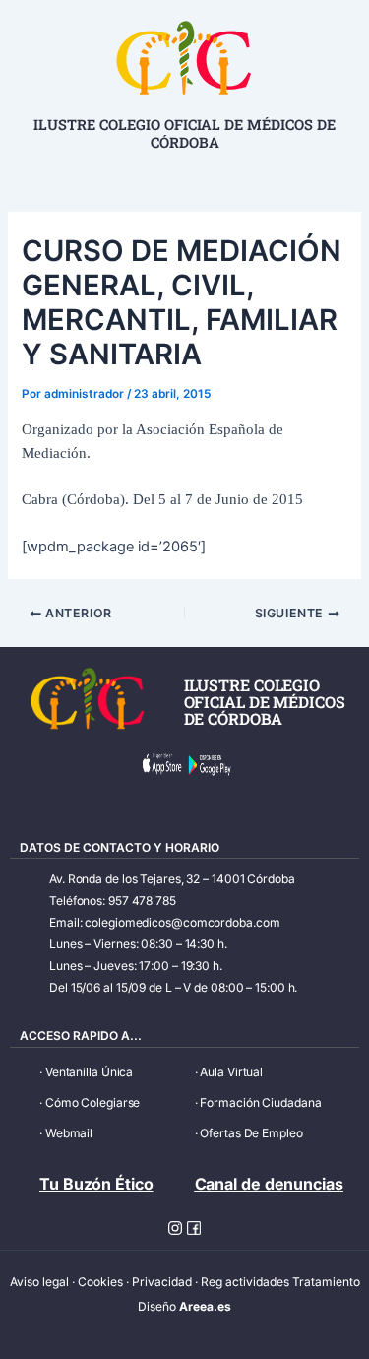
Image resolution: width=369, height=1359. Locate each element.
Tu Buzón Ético (96, 1184)
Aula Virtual (231, 1072)
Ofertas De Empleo (251, 1133)
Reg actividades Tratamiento (280, 1281)
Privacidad (162, 1281)
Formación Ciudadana (260, 1102)
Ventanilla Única (89, 1072)
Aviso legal (39, 1281)
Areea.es (205, 1306)
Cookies (100, 1281)
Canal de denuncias (269, 1184)
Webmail (68, 1133)
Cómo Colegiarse (93, 1102)
